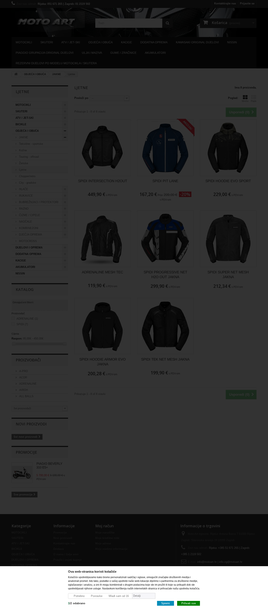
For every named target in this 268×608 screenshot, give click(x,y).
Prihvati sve (188, 603)
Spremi (165, 603)
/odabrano (76, 603)
